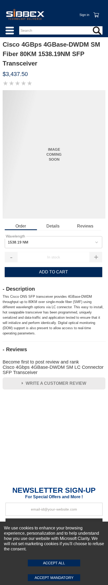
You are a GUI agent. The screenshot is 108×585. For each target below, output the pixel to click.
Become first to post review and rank (53, 367)
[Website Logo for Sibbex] (25, 14)
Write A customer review (56, 383)
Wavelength (15, 236)
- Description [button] (19, 288)
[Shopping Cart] (95, 12)
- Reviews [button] (15, 349)
